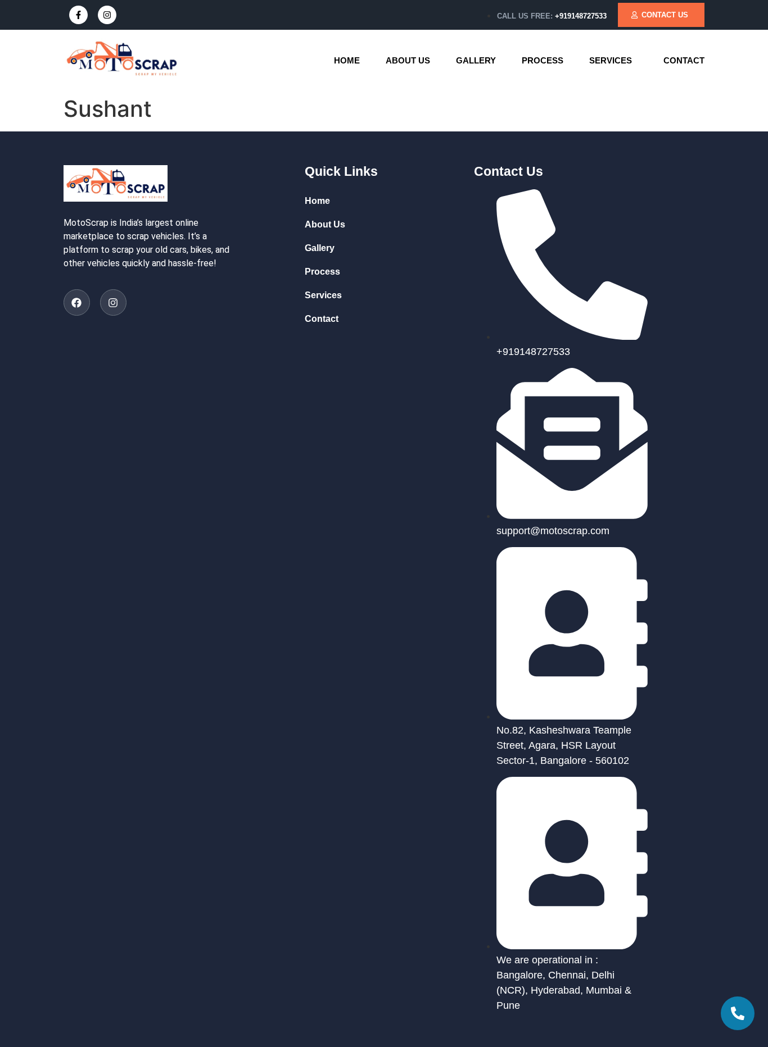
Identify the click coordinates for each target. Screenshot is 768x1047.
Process (542, 60)
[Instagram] (107, 15)
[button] (613, 60)
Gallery (476, 60)
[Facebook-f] (78, 15)
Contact (683, 60)
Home (347, 60)
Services (610, 60)
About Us (408, 60)
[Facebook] (77, 302)
